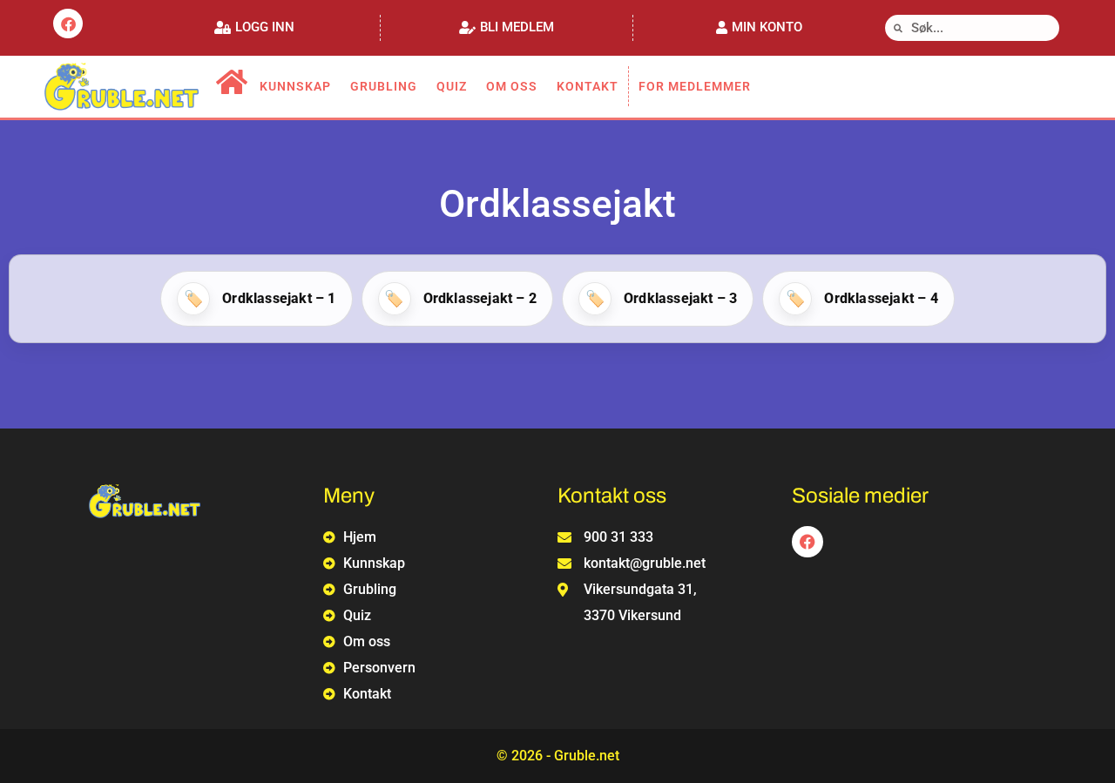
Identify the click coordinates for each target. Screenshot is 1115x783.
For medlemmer (695, 86)
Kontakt (587, 86)
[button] (254, 27)
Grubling (383, 86)
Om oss (511, 86)
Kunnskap (295, 86)
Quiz (451, 86)
